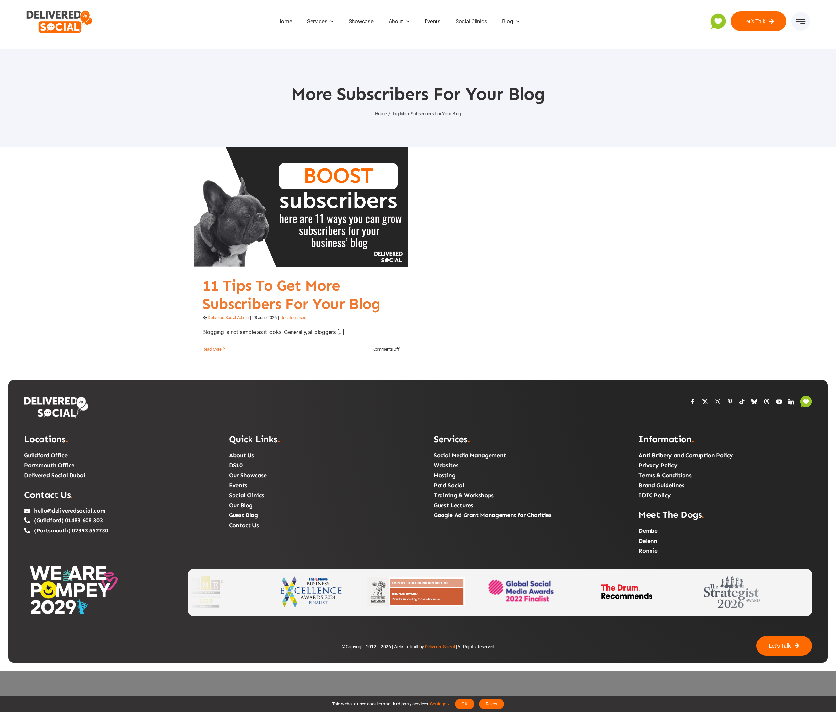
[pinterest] (730, 401)
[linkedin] (791, 401)
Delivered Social (440, 646)
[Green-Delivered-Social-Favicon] (806, 398)
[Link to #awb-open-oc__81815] (800, 21)
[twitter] (705, 401)
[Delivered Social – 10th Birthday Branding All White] (56, 398)
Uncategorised (293, 317)
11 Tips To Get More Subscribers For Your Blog (293, 207)
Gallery (309, 207)
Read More (212, 349)
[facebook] (693, 401)
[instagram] (717, 401)
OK (464, 703)
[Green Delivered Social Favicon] (718, 16)
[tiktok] (742, 401)
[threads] (767, 401)
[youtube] (779, 401)
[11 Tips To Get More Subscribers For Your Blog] (301, 207)
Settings (438, 703)
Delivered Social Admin (228, 317)
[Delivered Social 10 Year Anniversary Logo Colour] (59, 9)
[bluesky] (754, 401)
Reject (492, 703)
